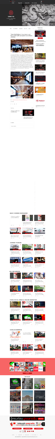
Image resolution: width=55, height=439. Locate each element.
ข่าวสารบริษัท (12, 101)
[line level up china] (31, 431)
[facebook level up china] (29, 431)
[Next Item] (44, 366)
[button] (34, 3)
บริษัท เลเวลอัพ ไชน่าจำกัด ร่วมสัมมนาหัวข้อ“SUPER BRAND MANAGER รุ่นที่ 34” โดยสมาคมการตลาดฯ (28, 118)
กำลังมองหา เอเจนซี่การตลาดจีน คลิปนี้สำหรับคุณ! (15, 111)
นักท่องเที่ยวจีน (20, 28)
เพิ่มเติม (29, 28)
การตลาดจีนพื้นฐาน (15, 28)
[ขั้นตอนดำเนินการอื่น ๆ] (32, 32)
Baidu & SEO (25, 28)
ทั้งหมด (11, 28)
